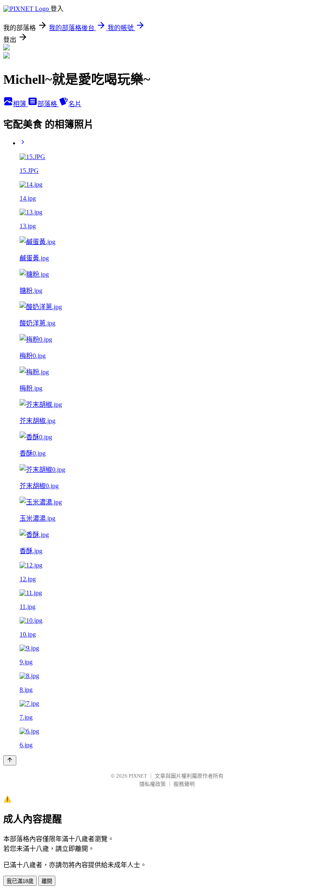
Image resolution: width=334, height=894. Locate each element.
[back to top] (9, 760)
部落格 (48, 103)
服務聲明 (184, 784)
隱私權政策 (152, 784)
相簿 (20, 103)
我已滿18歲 (20, 881)
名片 (74, 103)
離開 (47, 881)
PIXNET (138, 776)
